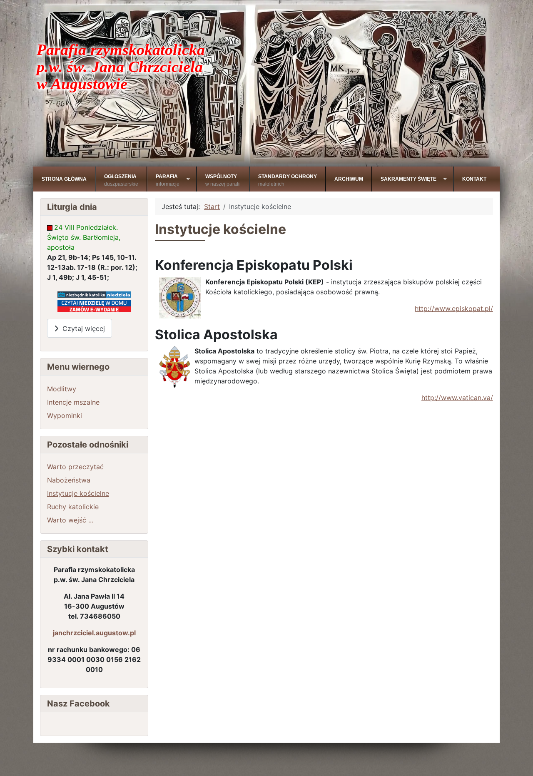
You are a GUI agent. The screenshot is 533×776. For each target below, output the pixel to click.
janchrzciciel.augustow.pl (94, 633)
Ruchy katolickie (73, 506)
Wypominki (64, 415)
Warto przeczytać (75, 467)
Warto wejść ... (70, 520)
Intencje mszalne (73, 402)
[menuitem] (64, 179)
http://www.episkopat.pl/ (454, 308)
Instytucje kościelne (78, 493)
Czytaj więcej (81, 328)
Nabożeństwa (68, 480)
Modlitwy (61, 389)
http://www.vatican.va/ (457, 397)
